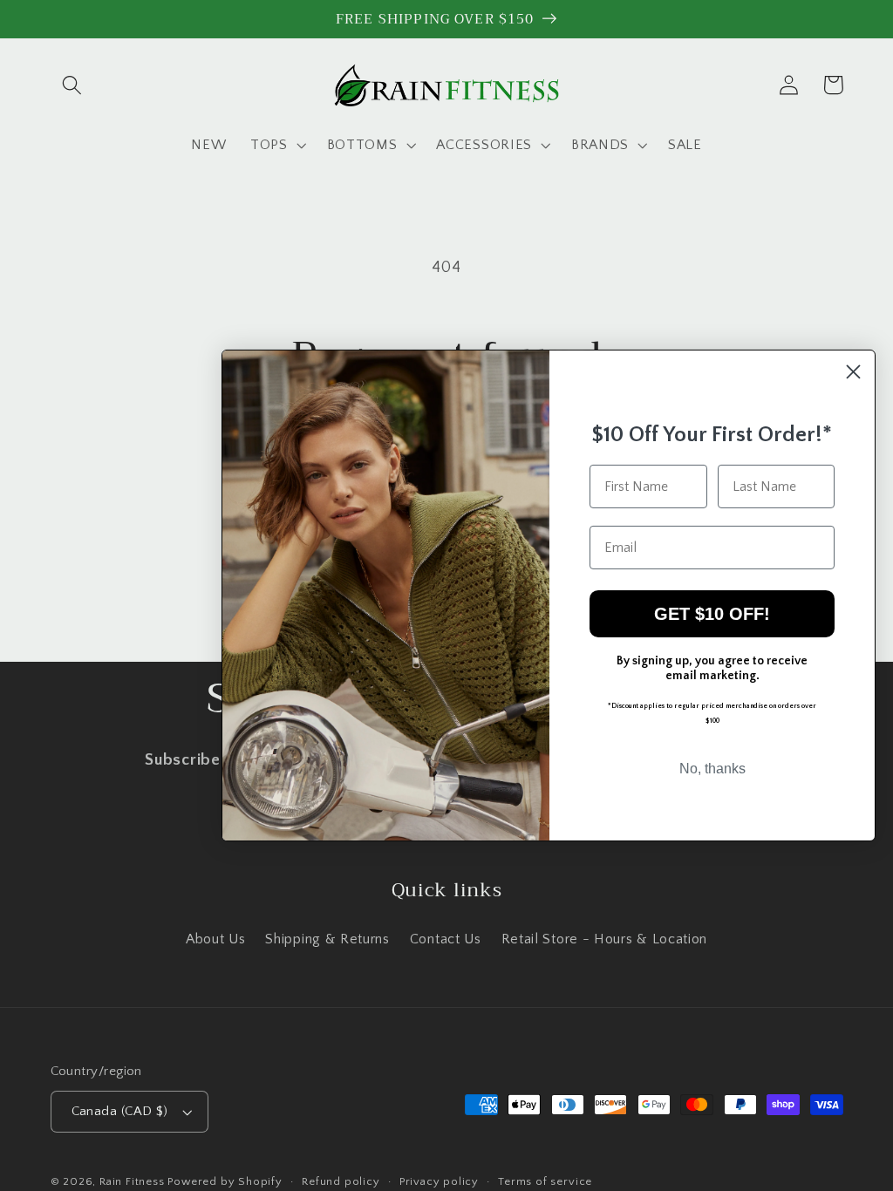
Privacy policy (439, 1181)
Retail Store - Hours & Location (604, 939)
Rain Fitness (133, 1181)
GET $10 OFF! (712, 613)
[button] (73, 85)
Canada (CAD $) (120, 1111)
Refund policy (340, 1181)
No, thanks (712, 768)
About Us (216, 939)
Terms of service (545, 1181)
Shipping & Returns (327, 939)
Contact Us (445, 939)
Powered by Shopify (225, 1181)
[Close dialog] (853, 372)
